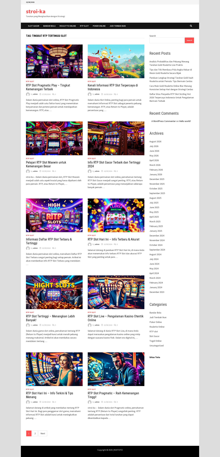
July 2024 (153, 259)
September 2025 (157, 193)
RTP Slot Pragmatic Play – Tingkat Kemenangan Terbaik (48, 87)
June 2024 (154, 263)
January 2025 (155, 230)
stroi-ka (35, 11)
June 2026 (154, 150)
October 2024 (155, 245)
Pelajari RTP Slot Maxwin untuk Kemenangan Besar (46, 164)
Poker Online (99, 26)
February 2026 (156, 169)
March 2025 (154, 221)
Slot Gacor (33, 26)
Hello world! (185, 121)
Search (152, 35)
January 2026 (155, 174)
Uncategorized (156, 345)
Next (42, 433)
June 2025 (154, 207)
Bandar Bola (49, 26)
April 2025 (154, 216)
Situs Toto (154, 357)
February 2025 (156, 226)
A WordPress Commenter (164, 121)
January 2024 (155, 287)
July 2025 (153, 202)
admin (35, 94)
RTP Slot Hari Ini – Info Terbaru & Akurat (113, 239)
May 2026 (154, 155)
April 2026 (154, 160)
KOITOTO (118, 450)
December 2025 (156, 179)
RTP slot (84, 26)
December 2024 (156, 235)
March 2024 (154, 277)
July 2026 (153, 146)
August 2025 (155, 197)
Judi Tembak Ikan (118, 26)
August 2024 (155, 254)
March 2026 (154, 165)
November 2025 (156, 183)
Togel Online (155, 340)
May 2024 (154, 268)
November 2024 (156, 240)
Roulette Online (68, 26)
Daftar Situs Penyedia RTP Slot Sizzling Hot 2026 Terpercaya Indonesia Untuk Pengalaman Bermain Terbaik (171, 97)
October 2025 (155, 188)
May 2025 (154, 212)
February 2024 (156, 282)
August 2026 (155, 141)
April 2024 (154, 273)
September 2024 (157, 249)
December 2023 (156, 292)
